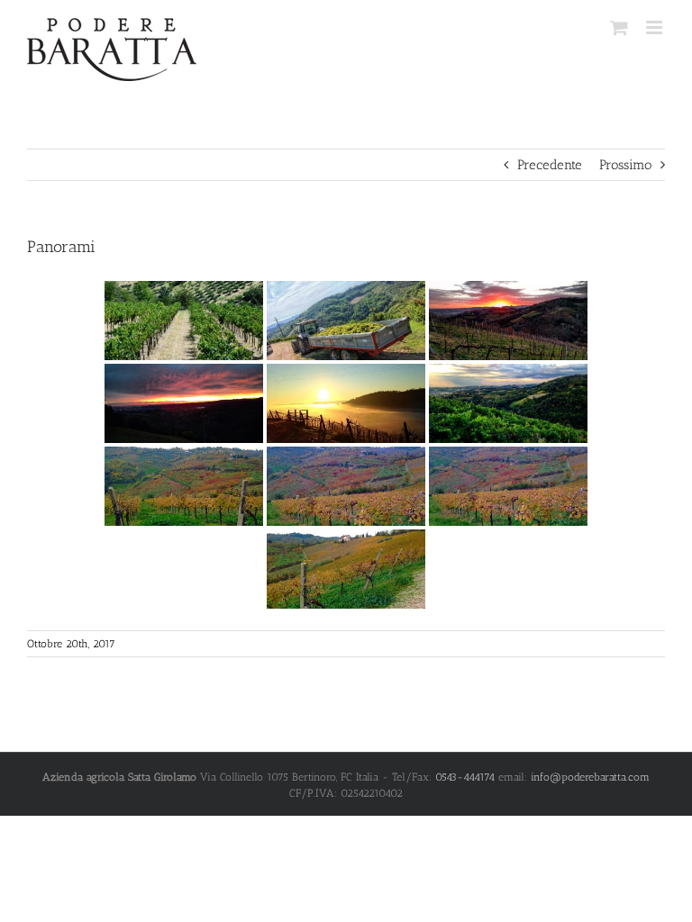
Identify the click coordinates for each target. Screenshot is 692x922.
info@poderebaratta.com (590, 777)
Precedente (549, 165)
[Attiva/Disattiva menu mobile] (655, 27)
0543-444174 (465, 777)
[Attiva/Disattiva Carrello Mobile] (619, 27)
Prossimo (625, 165)
